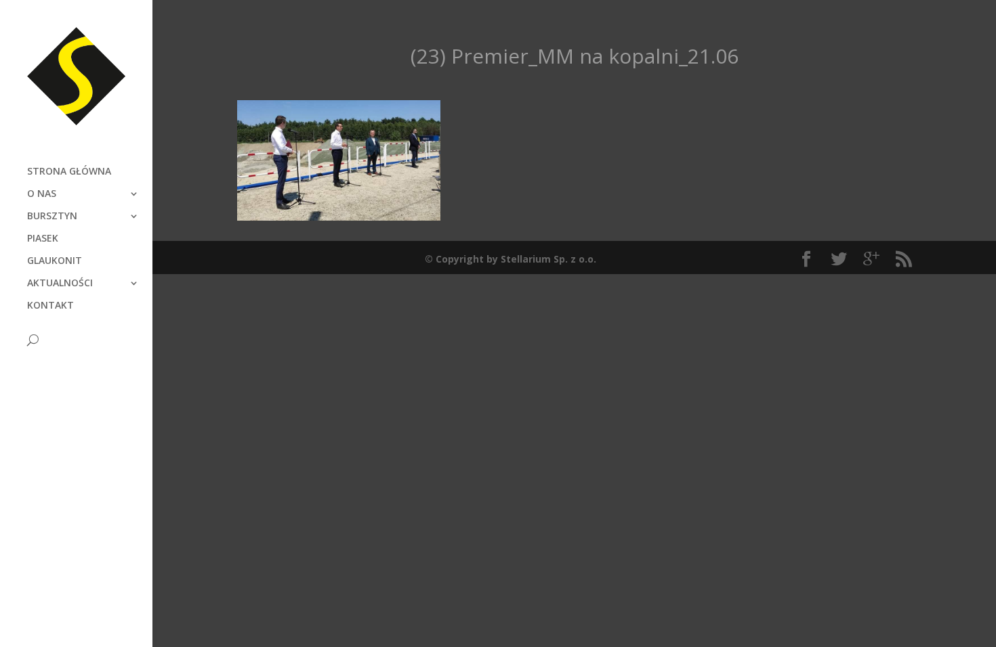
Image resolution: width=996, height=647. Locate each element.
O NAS (41, 194)
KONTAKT (50, 305)
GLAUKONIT (54, 261)
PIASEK (42, 238)
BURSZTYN (52, 216)
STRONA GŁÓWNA (69, 171)
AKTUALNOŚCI (60, 283)
